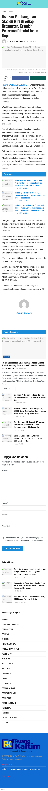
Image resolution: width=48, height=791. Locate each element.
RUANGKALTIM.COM (16, 756)
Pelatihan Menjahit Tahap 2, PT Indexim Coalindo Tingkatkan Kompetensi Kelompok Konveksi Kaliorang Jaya (29, 424)
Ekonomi (6, 639)
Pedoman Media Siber (32, 769)
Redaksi (5, 769)
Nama (5, 503)
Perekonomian (9, 703)
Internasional (9, 644)
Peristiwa (6, 708)
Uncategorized (9, 717)
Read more (8, 389)
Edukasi (5, 634)
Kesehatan (7, 654)
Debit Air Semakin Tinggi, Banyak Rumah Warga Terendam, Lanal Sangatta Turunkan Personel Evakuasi (30, 571)
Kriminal (6, 659)
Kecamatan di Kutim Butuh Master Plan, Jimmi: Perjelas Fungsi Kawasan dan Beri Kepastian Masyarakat (29, 585)
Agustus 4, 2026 (21, 188)
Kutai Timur (7, 663)
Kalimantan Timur (10, 649)
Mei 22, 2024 (19, 591)
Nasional (6, 668)
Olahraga (6, 673)
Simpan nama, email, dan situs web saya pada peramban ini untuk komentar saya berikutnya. (23, 539)
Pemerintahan (9, 693)
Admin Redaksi (16, 41)
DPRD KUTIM (7, 629)
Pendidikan (7, 698)
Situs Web (6, 526)
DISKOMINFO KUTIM (10, 624)
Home (4, 12)
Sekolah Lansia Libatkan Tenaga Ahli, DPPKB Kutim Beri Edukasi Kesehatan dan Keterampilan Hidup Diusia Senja (29, 207)
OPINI (4, 678)
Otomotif (6, 683)
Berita (11, 12)
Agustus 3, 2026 (21, 201)
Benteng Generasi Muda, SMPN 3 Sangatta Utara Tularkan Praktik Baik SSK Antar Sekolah (28, 438)
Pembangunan (8, 688)
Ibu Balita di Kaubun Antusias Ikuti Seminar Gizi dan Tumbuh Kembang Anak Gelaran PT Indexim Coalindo (28, 183)
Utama (5, 722)
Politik (5, 713)
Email (5, 514)
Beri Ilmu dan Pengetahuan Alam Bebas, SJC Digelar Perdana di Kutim (29, 597)
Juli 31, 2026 (19, 430)
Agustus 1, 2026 (21, 213)
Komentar (7, 470)
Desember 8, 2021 (21, 602)
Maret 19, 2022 (20, 577)
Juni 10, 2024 (31, 41)
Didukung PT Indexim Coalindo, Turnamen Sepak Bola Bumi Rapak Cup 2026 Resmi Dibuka (30, 195)
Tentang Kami (16, 769)
